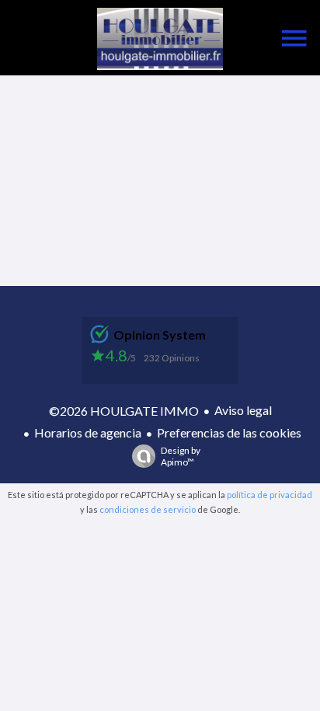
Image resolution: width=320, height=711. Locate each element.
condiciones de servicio (147, 509)
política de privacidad (269, 495)
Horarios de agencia (87, 432)
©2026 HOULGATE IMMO (124, 410)
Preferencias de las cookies (229, 432)
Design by (180, 456)
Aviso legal (243, 410)
